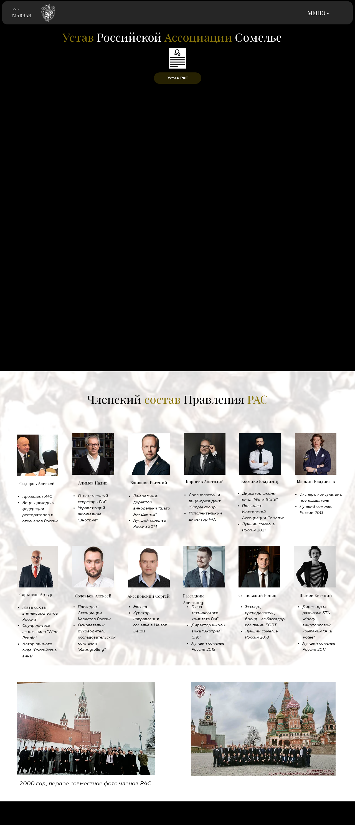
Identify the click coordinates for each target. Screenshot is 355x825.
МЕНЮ (316, 13)
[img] (48, 13)
